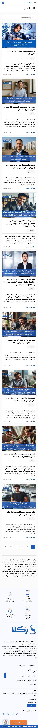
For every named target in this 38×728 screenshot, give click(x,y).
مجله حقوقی (32, 684)
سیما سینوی (7, 74)
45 (11, 546)
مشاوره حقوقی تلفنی (32, 671)
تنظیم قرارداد (21, 666)
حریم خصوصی (21, 680)
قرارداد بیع (30, 172)
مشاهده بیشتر (30, 74)
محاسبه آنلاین (32, 676)
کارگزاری (31, 289)
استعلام (22, 671)
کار (32, 58)
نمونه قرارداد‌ (32, 666)
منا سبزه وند (7, 247)
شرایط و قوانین (32, 680)
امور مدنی (30, 230)
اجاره (32, 114)
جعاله (32, 461)
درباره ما (22, 676)
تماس (31, 706)
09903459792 (32, 703)
